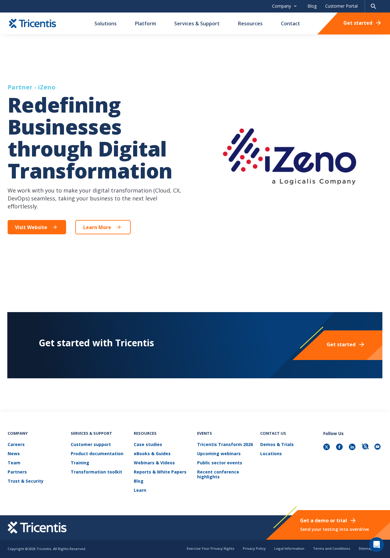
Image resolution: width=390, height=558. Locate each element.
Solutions (105, 23)
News (14, 453)
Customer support (91, 444)
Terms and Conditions (331, 548)
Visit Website (31, 227)
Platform (145, 23)
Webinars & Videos (154, 463)
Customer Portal (341, 6)
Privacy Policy (254, 548)
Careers (16, 444)
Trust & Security (26, 481)
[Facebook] (340, 447)
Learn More (97, 227)
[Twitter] (327, 447)
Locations (271, 453)
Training (80, 463)
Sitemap (366, 548)
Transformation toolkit (96, 472)
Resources (250, 23)
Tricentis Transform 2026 (225, 444)
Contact (290, 23)
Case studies (148, 444)
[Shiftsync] (366, 447)
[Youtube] (378, 447)
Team (14, 463)
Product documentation (97, 453)
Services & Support (197, 23)
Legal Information (289, 548)
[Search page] (373, 6)
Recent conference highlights (218, 475)
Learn (140, 490)
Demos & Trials (277, 444)
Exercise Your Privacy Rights (210, 548)
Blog (312, 6)
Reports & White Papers (160, 472)
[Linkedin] (353, 447)
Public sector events (219, 463)
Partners (17, 472)
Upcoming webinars (219, 453)
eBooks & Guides (152, 453)
